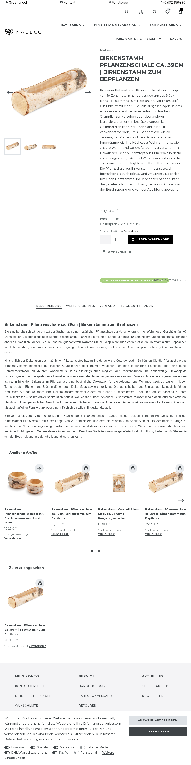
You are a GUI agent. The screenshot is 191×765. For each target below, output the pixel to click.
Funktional (89, 752)
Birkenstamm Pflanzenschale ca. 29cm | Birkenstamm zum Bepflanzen (165, 514)
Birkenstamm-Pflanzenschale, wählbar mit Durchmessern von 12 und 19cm (24, 516)
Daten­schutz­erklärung (21, 739)
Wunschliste (119, 251)
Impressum (69, 739)
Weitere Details (80, 305)
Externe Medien (99, 747)
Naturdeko (71, 25)
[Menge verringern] (122, 239)
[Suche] (154, 12)
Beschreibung (49, 305)
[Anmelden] (127, 11)
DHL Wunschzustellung (29, 752)
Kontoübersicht (30, 686)
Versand (107, 305)
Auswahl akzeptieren (157, 720)
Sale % (176, 39)
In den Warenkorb (153, 239)
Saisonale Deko (164, 25)
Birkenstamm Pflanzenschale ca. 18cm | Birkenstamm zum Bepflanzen (71, 514)
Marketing (67, 747)
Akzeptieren (157, 731)
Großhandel (17, 2)
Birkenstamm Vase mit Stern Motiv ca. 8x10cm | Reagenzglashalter (118, 514)
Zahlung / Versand (95, 696)
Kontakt (69, 2)
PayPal (64, 752)
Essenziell (18, 747)
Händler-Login (92, 686)
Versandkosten (132, 231)
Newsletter (152, 696)
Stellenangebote (157, 686)
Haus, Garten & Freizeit (136, 39)
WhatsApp (119, 2)
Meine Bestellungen (33, 696)
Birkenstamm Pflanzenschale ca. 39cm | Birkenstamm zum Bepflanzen (24, 630)
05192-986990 (174, 2)
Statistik (43, 747)
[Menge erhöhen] (115, 239)
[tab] (49, 306)
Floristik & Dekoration (115, 25)
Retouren (87, 705)
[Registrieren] (141, 11)
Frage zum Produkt (137, 305)
